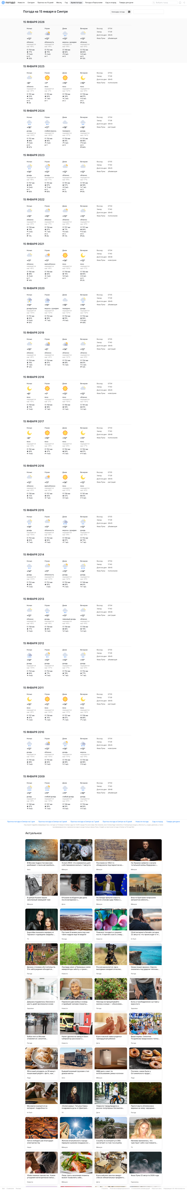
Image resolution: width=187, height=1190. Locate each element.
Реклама (18, 1188)
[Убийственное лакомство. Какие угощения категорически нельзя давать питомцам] (41, 1168)
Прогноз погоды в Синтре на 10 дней (117, 822)
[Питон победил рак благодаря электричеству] (41, 1133)
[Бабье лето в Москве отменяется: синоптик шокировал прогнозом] (41, 1029)
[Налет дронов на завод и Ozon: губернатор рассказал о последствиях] (76, 1029)
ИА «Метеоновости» (178, 1188)
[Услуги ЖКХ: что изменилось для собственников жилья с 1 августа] (76, 855)
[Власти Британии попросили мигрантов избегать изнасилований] (145, 890)
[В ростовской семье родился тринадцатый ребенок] (111, 1029)
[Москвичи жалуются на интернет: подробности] (41, 1098)
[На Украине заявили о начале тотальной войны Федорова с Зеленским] (145, 855)
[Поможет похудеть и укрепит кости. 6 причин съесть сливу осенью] (111, 925)
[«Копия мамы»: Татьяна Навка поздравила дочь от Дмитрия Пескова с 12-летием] (76, 1098)
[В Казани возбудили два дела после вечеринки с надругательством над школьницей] (76, 890)
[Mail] (3, 2)
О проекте (105, 1188)
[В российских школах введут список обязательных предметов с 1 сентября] (111, 1168)
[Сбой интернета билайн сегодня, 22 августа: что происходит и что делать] (145, 925)
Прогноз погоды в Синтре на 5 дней (52, 822)
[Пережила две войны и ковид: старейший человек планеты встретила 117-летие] (76, 994)
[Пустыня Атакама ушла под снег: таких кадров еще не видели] (76, 925)
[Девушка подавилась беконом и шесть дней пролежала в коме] (41, 994)
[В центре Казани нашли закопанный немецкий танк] (41, 890)
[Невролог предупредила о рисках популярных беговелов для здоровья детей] (111, 1098)
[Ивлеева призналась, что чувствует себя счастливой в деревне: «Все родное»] (145, 1133)
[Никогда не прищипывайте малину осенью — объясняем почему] (111, 994)
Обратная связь (157, 1188)
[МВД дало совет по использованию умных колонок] (111, 1064)
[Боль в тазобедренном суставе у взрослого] (145, 994)
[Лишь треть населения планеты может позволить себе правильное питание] (76, 1168)
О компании (10, 1188)
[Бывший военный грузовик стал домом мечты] (76, 1064)
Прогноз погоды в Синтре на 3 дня (21, 822)
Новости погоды (142, 822)
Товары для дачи (173, 822)
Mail (3, 1188)
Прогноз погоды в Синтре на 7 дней (85, 822)
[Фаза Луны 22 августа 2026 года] (145, 1168)
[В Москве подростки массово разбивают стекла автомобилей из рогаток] (41, 855)
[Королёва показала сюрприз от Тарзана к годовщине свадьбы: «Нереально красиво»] (41, 925)
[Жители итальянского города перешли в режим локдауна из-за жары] (76, 1133)
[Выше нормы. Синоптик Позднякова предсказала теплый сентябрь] (145, 1029)
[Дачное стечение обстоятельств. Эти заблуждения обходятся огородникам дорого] (41, 959)
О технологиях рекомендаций (140, 1188)
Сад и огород (157, 822)
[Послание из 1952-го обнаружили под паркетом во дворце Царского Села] (111, 855)
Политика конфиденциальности (120, 1188)
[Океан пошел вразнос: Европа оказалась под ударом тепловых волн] (145, 959)
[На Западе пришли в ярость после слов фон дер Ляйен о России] (111, 890)
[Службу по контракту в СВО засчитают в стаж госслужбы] (111, 1133)
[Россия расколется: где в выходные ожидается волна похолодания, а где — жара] (111, 959)
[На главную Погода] (10, 2)
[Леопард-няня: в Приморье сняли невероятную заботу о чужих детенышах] (76, 959)
